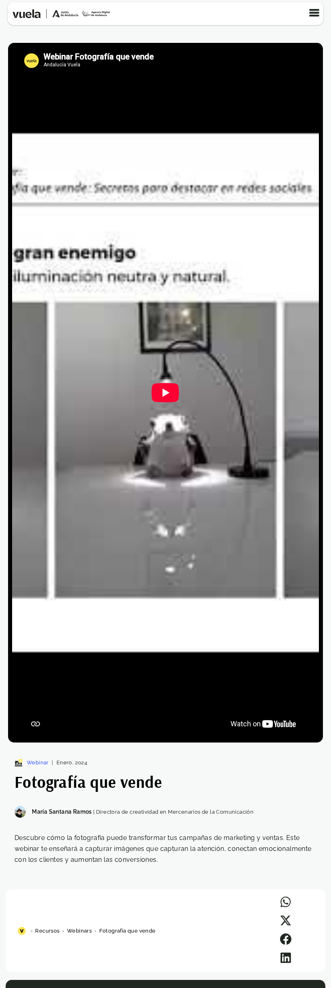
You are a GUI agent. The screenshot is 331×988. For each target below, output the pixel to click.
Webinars (79, 931)
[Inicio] (23, 930)
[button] (285, 902)
